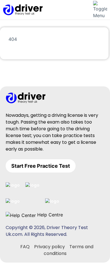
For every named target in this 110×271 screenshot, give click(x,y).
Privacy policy (49, 246)
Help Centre (49, 215)
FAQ (25, 246)
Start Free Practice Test (40, 166)
